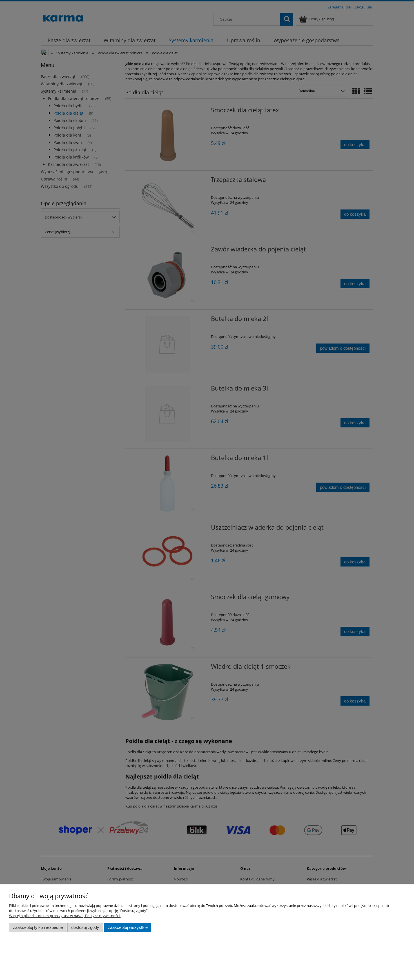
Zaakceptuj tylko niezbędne (38, 927)
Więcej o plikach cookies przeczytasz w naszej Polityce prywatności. (65, 915)
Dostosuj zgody (85, 927)
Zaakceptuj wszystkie (128, 927)
